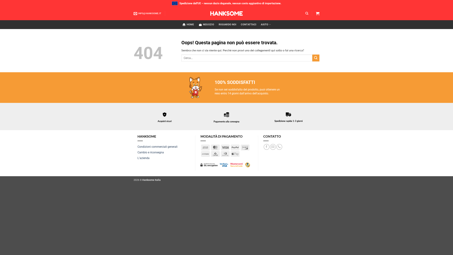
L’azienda (143, 158)
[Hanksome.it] (226, 13)
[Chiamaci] (279, 147)
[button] (306, 13)
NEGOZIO (208, 24)
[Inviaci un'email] (273, 147)
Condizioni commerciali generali (157, 146)
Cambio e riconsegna (150, 152)
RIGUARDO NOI (227, 24)
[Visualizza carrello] (317, 13)
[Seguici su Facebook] (266, 147)
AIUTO (264, 24)
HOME (190, 24)
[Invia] (315, 58)
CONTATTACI (248, 24)
